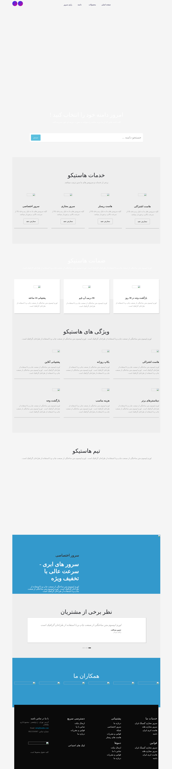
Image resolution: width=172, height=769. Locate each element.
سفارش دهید (142, 221)
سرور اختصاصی (114, 727)
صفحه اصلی (106, 5)
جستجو (35, 138)
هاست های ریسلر (113, 737)
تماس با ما (80, 727)
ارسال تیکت (80, 723)
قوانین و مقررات (114, 734)
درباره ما (117, 723)
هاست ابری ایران (150, 730)
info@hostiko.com (42, 728)
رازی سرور (67, 5)
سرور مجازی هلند (149, 727)
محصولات (92, 5)
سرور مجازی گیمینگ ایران (146, 723)
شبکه (118, 730)
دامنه (79, 5)
